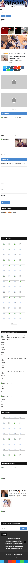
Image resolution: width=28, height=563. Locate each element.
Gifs (7, 16)
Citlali (16, 136)
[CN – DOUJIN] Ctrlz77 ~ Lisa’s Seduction (15, 382)
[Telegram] (11, 70)
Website (3, 195)
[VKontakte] (22, 67)
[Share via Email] (14, 70)
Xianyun (3, 154)
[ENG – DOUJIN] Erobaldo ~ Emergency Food (16, 358)
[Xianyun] (7, 146)
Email (2, 189)
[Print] (18, 70)
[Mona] (7, 125)
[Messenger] (4, 70)
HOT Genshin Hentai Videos (8, 463)
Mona (2, 135)
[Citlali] (21, 125)
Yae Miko (3, 212)
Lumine (15, 478)
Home (3, 12)
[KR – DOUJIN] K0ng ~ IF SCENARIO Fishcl (15, 371)
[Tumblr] (11, 67)
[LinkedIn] (7, 67)
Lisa (15, 467)
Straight (7, 12)
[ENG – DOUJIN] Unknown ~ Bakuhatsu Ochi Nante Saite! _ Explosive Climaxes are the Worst (16, 337)
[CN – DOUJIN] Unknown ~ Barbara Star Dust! (16, 395)
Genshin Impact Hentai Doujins (9, 332)
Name (2, 183)
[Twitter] (4, 67)
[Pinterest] (14, 67)
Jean (9, 16)
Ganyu (15, 499)
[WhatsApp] (7, 70)
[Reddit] (18, 67)
